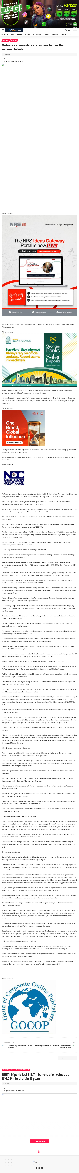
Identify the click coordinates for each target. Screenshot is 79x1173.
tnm (4, 59)
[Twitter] (39, 1168)
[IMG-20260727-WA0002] (39, 265)
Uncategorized (24, 1069)
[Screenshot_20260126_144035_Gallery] (39, 14)
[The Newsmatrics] (14, 30)
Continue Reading (39, 1141)
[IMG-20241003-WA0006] (23, 428)
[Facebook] (36, 1168)
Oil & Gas (14, 1069)
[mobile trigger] (3, 30)
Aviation (6, 40)
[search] (66, 30)
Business (14, 40)
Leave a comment (68, 1058)
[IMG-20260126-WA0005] (14, 478)
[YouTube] (42, 1168)
